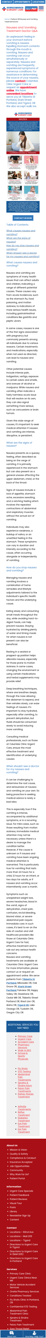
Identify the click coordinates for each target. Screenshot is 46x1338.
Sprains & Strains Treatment (19, 1319)
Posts (13, 1207)
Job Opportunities (19, 1166)
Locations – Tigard (20, 1240)
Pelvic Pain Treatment (22, 1324)
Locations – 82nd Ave (21, 1232)
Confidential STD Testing (23, 1306)
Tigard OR (23, 1005)
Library (13, 1211)
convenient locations (19, 93)
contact (20, 81)
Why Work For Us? (19, 1174)
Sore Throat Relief (19, 1328)
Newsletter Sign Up (20, 1215)
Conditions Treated (20, 1295)
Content (14, 1219)
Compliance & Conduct (23, 1158)
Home (7, 19)
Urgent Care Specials (21, 1191)
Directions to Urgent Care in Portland (24, 1260)
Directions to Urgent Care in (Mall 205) (24, 1253)
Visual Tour (16, 1203)
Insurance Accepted (21, 1162)
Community (16, 1170)
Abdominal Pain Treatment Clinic (19, 1312)
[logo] (12, 7)
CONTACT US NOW (23, 218)
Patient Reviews (18, 1199)
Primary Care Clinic (20, 1273)
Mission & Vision (18, 1149)
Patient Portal (17, 1178)
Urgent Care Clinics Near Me (23, 1279)
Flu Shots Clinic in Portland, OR (24, 1301)
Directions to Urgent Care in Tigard (24, 1246)
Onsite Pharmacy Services (24, 1291)
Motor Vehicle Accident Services (22, 1286)
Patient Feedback (19, 1195)
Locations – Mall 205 (21, 1236)
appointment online (21, 89)
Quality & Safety (19, 1153)
